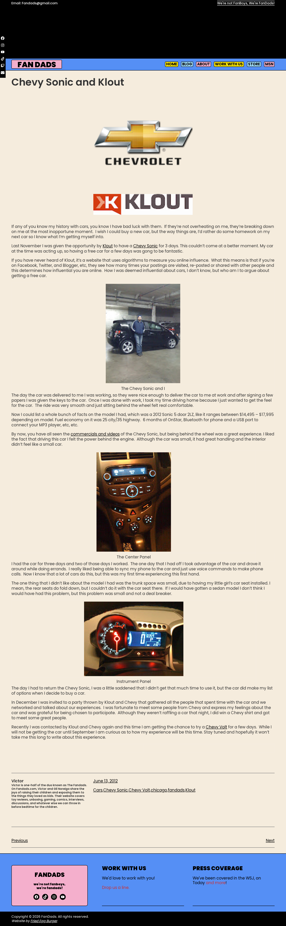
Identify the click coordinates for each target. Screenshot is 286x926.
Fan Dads (37, 64)
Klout (108, 246)
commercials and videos (95, 434)
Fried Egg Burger (43, 921)
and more (216, 882)
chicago (159, 790)
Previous (19, 840)
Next (270, 840)
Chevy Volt (216, 727)
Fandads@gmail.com (40, 3)
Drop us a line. (115, 887)
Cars (97, 790)
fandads (176, 790)
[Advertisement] (143, 32)
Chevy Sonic (145, 246)
